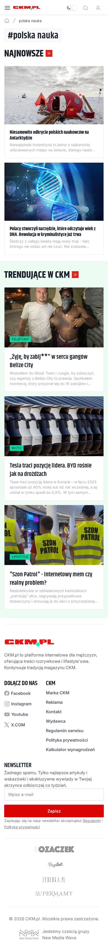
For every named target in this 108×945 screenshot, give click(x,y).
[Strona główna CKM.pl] (27, 8)
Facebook (21, 693)
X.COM (18, 724)
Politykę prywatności (22, 827)
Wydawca (56, 721)
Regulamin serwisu (65, 730)
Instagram (21, 703)
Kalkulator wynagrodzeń (70, 749)
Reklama (54, 702)
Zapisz (54, 811)
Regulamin (92, 820)
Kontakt (54, 711)
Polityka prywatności (67, 740)
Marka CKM (57, 692)
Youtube (19, 714)
